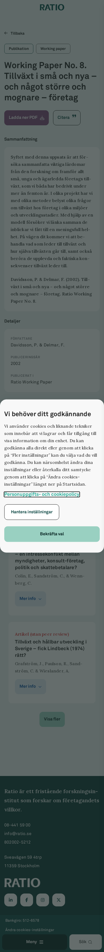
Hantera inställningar (32, 512)
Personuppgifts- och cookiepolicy (41, 494)
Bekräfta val (52, 534)
